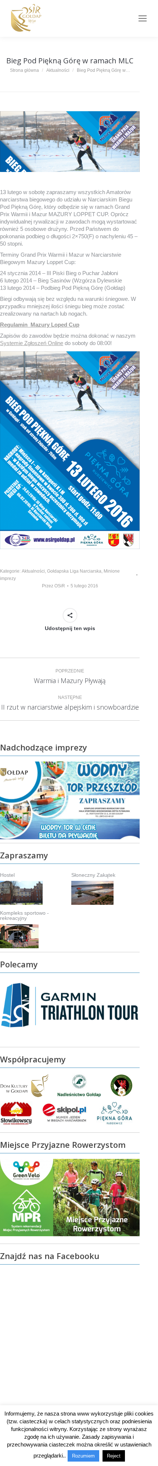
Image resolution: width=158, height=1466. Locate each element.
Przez (53, 585)
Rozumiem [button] (83, 1456)
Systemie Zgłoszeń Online (31, 343)
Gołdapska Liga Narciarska (74, 571)
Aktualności (33, 571)
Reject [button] (114, 1456)
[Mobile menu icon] (142, 18)
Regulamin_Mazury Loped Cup (39, 324)
